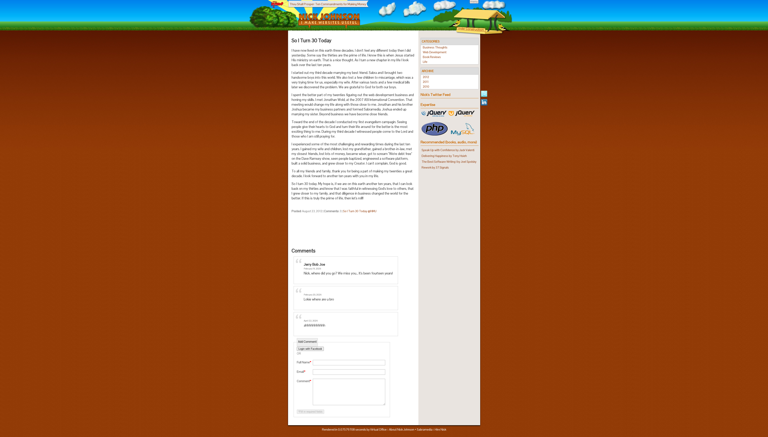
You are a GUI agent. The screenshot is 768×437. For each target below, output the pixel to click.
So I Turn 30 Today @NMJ (359, 211)
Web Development (434, 52)
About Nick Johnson (401, 429)
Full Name (304, 362)
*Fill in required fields (310, 411)
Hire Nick (440, 429)
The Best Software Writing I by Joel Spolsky (449, 162)
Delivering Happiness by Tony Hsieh (444, 156)
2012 (426, 77)
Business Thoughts (435, 47)
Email (301, 372)
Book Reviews (432, 57)
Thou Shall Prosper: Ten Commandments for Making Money (328, 4)
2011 (426, 82)
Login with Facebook (310, 348)
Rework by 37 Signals (435, 167)
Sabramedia (424, 429)
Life (425, 62)
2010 (426, 86)
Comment (304, 381)
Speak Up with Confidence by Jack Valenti (448, 150)
